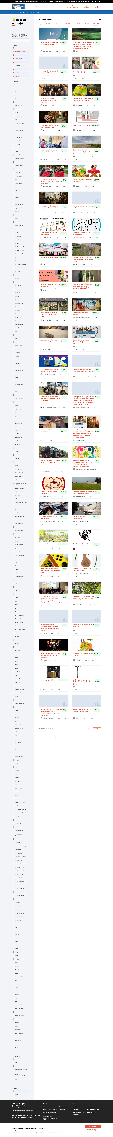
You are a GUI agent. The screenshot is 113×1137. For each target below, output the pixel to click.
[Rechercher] (46, 6)
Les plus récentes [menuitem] (48, 24)
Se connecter (61, 1109)
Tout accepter (92, 1126)
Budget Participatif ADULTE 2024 (29, 12)
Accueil (45, 1106)
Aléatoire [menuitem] (41, 25)
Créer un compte (62, 1107)
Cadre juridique (91, 1112)
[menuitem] (20, 40)
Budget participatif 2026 (49, 1109)
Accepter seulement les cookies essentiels (92, 1130)
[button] (14, 45)
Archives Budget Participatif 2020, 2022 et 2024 (50, 1118)
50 (52, 728)
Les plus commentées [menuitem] (78, 24)
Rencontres (76, 1109)
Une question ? (91, 1107)
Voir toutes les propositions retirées (48, 738)
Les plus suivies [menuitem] (87, 24)
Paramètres (92, 1134)
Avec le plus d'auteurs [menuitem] (96, 24)
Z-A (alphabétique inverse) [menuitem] (67, 24)
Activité (75, 1107)
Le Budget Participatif (93, 1109)
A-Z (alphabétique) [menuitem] (57, 24)
